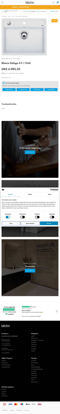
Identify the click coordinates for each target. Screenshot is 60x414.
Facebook (4, 389)
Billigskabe (5, 410)
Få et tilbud (37, 89)
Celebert (12, 410)
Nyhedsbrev (5, 395)
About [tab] (49, 194)
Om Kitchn (33, 360)
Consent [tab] (10, 194)
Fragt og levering (6, 367)
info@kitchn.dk (6, 345)
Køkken (33, 336)
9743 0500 (27, 86)
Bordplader (34, 342)
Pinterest (4, 393)
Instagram (4, 391)
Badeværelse (34, 338)
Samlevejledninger (35, 367)
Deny (11, 223)
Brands (33, 365)
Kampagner (34, 377)
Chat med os (51, 89)
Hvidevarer (34, 344)
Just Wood (33, 346)
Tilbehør (33, 351)
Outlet (32, 379)
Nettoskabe (18, 410)
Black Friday (34, 382)
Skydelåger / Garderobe (37, 340)
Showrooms (34, 375)
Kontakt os (23, 89)
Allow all (49, 223)
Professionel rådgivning (30, 148)
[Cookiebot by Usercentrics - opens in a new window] (51, 190)
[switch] (22, 217)
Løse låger (33, 348)
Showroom (30, 266)
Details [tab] (30, 194)
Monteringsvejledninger (37, 369)
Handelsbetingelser (6, 365)
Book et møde (34, 362)
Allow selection (30, 223)
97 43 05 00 (25, 11)
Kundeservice (5, 362)
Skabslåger (34, 373)
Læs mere (30, 152)
